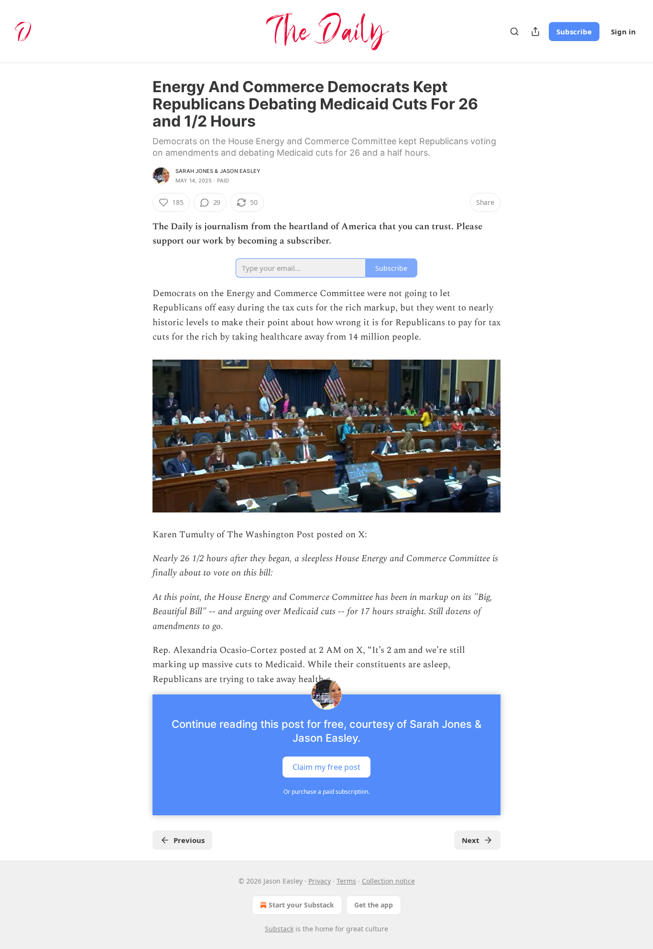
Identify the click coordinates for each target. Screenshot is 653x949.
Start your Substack (301, 904)
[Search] (514, 31)
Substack (279, 928)
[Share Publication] (535, 31)
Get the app (373, 904)
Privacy (319, 880)
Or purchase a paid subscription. (326, 792)
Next (470, 840)
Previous (189, 840)
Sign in (623, 31)
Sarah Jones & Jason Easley (218, 171)
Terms (346, 880)
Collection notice (388, 880)
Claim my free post (326, 767)
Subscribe (574, 31)
